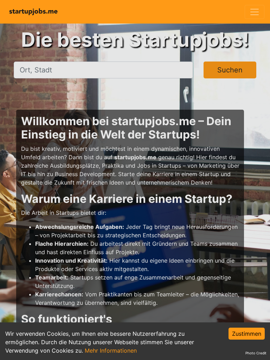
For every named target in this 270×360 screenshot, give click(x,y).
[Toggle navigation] (254, 12)
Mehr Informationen (111, 350)
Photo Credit (255, 353)
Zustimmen (246, 333)
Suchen (230, 70)
